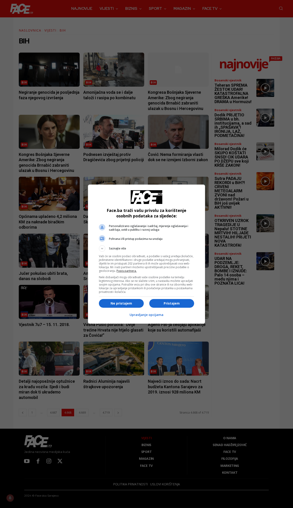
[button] (146, 248)
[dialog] (146, 254)
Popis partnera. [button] (127, 271)
